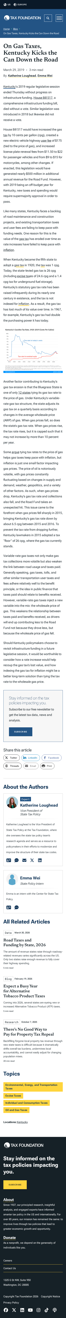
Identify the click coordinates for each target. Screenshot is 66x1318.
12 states (24, 392)
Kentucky (9, 86)
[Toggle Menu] (59, 18)
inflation (8, 250)
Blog (15, 29)
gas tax (24, 239)
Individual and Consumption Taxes (26, 1102)
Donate (9, 1237)
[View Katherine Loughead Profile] (8, 860)
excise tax (23, 276)
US (9, 4)
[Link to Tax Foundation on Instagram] (38, 1310)
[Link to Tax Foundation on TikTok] (46, 1310)
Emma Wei (45, 75)
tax (5, 135)
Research (11, 1022)
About (8, 1200)
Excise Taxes (13, 1095)
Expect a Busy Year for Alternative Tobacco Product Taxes (24, 991)
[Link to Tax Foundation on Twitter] (14, 1310)
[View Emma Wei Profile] (8, 907)
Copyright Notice (50, 1296)
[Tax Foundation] (22, 18)
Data (8, 932)
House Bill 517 (43, 97)
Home (6, 29)
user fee (46, 140)
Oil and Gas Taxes (16, 1110)
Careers (7, 1260)
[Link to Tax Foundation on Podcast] (54, 1310)
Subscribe (20, 732)
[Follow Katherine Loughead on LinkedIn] (39, 860)
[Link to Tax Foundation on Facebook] (6, 1310)
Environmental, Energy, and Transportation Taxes (31, 1086)
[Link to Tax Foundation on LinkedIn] (22, 1310)
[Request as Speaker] (16, 860)
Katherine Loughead (22, 75)
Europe (22, 4)
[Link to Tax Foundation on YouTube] (30, 1310)
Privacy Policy (11, 1302)
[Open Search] (48, 18)
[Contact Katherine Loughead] (24, 860)
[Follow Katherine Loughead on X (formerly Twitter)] (32, 860)
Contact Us (9, 1268)
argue (15, 452)
